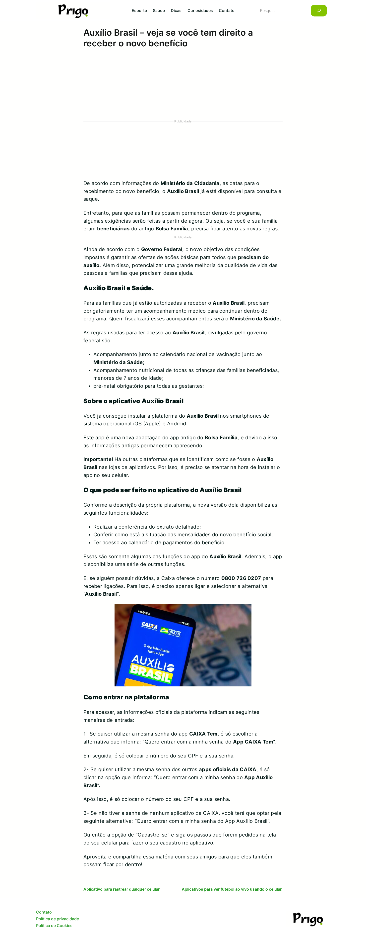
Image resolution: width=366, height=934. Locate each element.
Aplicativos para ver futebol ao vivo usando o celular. (232, 889)
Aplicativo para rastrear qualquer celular (121, 889)
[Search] (319, 10)
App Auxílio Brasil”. (248, 821)
